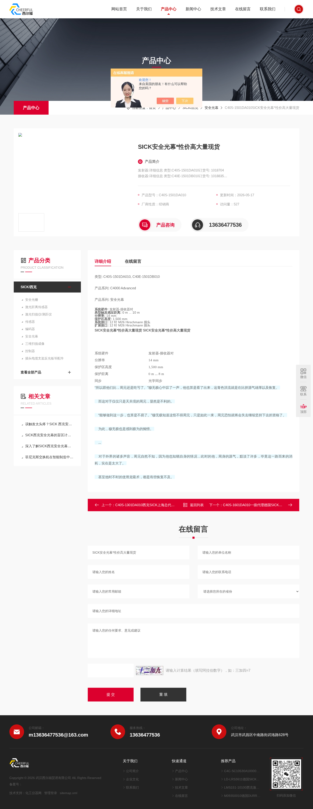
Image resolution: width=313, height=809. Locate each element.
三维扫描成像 (34, 343)
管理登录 (50, 793)
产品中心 (168, 9)
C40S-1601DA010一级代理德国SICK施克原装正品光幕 (264, 505)
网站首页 (119, 9)
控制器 (30, 351)
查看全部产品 (31, 372)
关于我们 (144, 9)
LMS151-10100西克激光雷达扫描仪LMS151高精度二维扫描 (242, 787)
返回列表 (197, 505)
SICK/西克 (190, 108)
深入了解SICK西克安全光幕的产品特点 (49, 446)
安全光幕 (211, 108)
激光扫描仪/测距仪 (38, 314)
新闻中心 (193, 9)
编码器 (30, 329)
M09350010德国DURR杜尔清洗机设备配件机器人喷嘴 (242, 796)
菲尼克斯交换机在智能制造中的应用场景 (49, 457)
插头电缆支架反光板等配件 (44, 358)
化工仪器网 (33, 793)
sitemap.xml (68, 793)
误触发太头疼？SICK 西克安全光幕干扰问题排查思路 (49, 424)
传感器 (30, 321)
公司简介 (132, 771)
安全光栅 (31, 299)
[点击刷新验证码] (149, 670)
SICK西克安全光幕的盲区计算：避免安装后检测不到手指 (49, 435)
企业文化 (132, 779)
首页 (152, 108)
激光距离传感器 (36, 307)
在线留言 (243, 9)
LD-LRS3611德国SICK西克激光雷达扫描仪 (242, 779)
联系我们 (267, 9)
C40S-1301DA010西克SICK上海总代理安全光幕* (152, 505)
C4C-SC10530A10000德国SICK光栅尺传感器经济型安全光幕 (242, 771)
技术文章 (218, 9)
